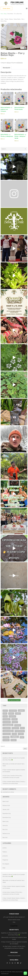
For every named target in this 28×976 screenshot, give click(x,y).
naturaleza (6, 737)
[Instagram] (15, 963)
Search (3, 746)
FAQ (14, 922)
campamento (6, 719)
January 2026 (6, 809)
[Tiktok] (20, 963)
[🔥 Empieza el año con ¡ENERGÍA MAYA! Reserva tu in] (14, 521)
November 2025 (7, 817)
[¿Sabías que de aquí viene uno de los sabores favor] (14, 357)
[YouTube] (18, 963)
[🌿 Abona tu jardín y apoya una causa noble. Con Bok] (14, 412)
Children (14, 719)
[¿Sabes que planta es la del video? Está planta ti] (14, 384)
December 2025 (7, 813)
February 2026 (6, 805)
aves (5, 713)
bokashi (18, 713)
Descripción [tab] (6, 67)
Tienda (6, 19)
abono (5, 710)
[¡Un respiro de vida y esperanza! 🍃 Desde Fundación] (14, 630)
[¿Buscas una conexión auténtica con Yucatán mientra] (14, 466)
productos (5, 856)
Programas (5, 860)
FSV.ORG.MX (17, 2)
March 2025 (5, 821)
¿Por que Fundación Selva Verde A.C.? (14, 917)
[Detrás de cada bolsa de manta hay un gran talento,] (14, 684)
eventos (5, 848)
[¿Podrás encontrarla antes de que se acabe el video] (14, 166)
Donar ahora (6, 8)
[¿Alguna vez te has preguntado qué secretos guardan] (14, 493)
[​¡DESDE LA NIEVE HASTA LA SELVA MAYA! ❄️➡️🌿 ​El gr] (14, 439)
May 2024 (5, 829)
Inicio (2, 19)
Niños (14, 737)
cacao (5, 716)
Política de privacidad (14, 955)
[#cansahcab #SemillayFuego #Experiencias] (14, 575)
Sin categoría (6, 864)
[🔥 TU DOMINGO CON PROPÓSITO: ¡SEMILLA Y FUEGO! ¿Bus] (14, 548)
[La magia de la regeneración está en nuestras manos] (14, 275)
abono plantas (13, 710)
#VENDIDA (19, 62)
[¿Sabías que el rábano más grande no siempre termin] (14, 330)
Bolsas (11, 19)
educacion (8, 725)
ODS (22, 737)
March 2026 (5, 801)
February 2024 (6, 833)
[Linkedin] (12, 963)
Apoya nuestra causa (14, 919)
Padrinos (5, 852)
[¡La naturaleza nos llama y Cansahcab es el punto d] (14, 303)
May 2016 (5, 837)
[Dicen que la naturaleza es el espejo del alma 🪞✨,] (14, 221)
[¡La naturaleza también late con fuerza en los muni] (14, 194)
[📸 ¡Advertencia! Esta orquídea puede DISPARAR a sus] (14, 602)
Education (18, 725)
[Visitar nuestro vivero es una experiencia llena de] (14, 657)
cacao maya (13, 716)
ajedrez (21, 710)
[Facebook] (7, 963)
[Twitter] (9, 963)
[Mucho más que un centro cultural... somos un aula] (14, 248)
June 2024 (5, 825)
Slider (4, 868)
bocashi (11, 713)
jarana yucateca (8, 731)
